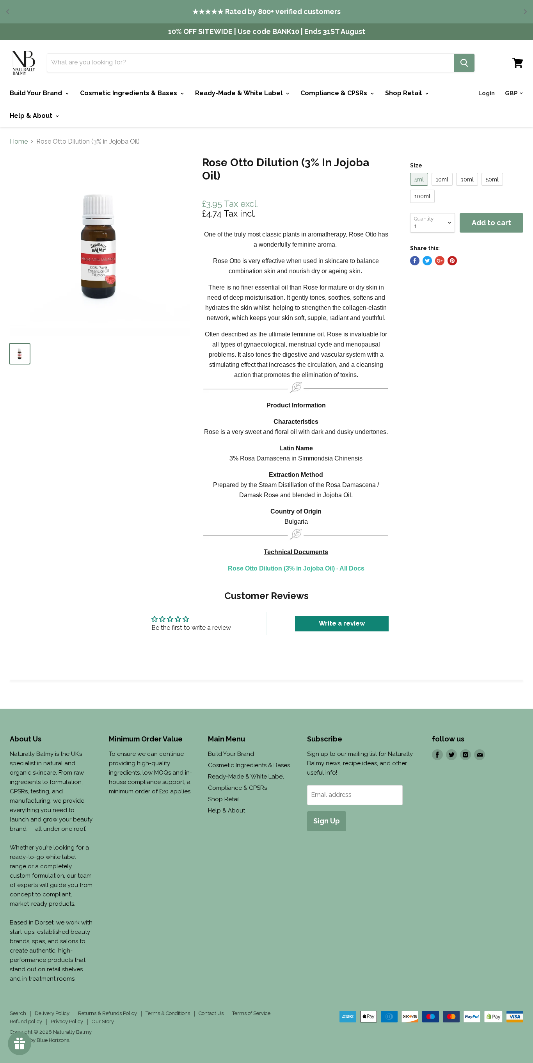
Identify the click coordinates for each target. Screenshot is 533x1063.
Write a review (342, 623)
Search (18, 1013)
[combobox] (250, 63)
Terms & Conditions (168, 1013)
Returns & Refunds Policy (107, 1013)
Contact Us (211, 1013)
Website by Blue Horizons (39, 1040)
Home (19, 141)
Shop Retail (404, 93)
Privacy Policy (67, 1021)
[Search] (464, 63)
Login (486, 93)
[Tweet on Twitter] (427, 260)
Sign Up (326, 821)
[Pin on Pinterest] (452, 260)
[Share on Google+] (439, 260)
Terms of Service (251, 1013)
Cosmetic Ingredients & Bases (129, 93)
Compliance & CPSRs (334, 93)
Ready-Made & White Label (239, 93)
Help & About (32, 115)
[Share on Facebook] (414, 260)
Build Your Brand (37, 93)
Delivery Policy (52, 1013)
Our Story (103, 1021)
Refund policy (26, 1021)
